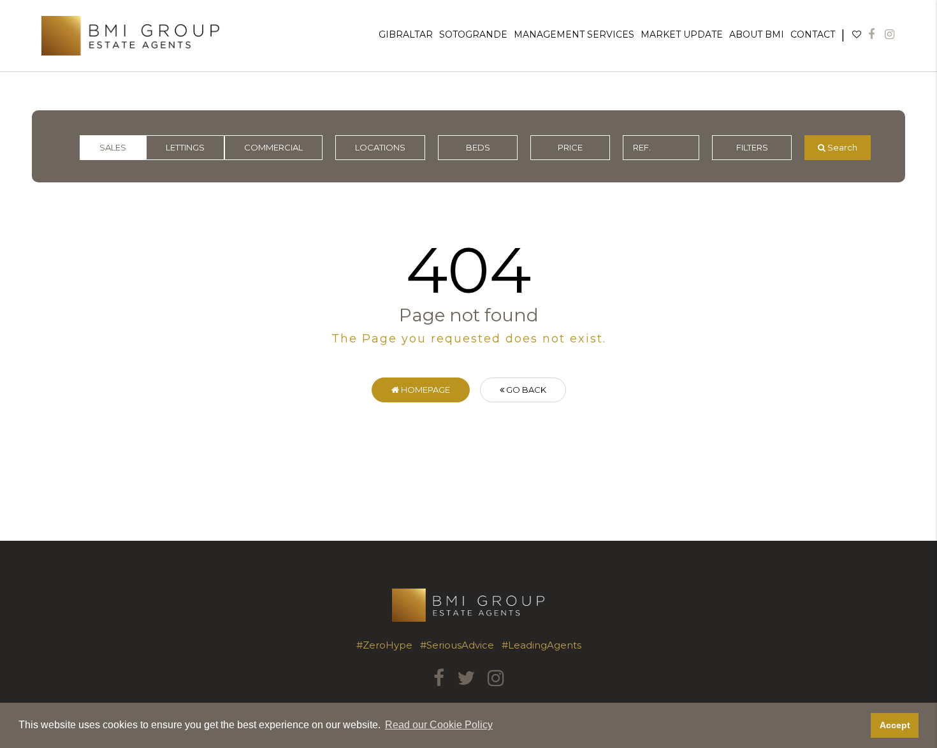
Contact (812, 34)
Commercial (273, 147)
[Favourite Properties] (856, 34)
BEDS (478, 147)
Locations (380, 147)
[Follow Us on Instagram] (889, 34)
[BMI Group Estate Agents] (130, 35)
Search (841, 147)
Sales (112, 147)
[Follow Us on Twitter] (466, 678)
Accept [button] (895, 725)
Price (570, 147)
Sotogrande (473, 34)
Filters (752, 147)
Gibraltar (406, 34)
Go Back (525, 390)
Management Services (574, 34)
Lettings (185, 147)
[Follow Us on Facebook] (871, 34)
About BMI (756, 34)
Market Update (682, 34)
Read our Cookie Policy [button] (439, 724)
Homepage (424, 390)
